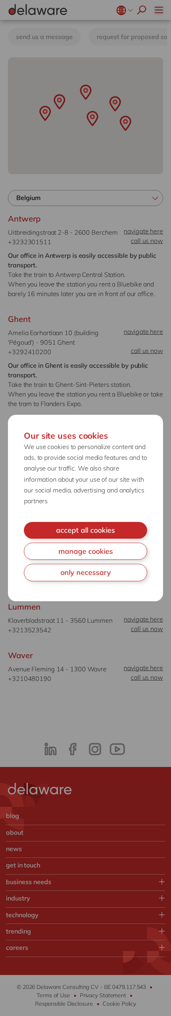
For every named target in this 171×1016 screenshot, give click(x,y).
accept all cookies (85, 530)
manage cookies (85, 551)
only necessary (85, 572)
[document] (85, 508)
